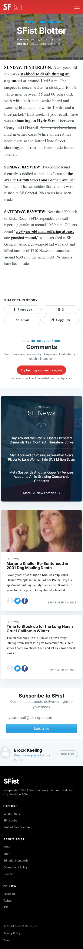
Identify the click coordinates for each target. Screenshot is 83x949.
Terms (7, 940)
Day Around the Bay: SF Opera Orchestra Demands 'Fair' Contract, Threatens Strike (41, 440)
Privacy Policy (12, 933)
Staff (6, 853)
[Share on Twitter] (17, 600)
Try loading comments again (41, 370)
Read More (67, 753)
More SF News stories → (41, 493)
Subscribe (41, 729)
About (7, 847)
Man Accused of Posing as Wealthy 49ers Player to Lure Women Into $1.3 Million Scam (41, 457)
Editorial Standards (15, 860)
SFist (11, 781)
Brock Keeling (50, 22)
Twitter (8, 900)
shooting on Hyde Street (37, 121)
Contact (8, 874)
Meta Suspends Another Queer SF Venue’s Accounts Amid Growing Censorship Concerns (41, 476)
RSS (6, 907)
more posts (30, 755)
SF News (27, 22)
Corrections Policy (15, 867)
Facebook (9, 893)
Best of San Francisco (17, 827)
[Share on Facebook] (24, 600)
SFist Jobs (10, 820)
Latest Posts (11, 813)
